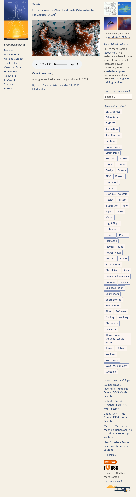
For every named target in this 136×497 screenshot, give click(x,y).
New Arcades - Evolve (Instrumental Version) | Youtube (117, 446)
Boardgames (113, 147)
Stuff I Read (112, 270)
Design (110, 170)
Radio (123, 258)
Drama (122, 170)
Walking (123, 317)
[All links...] (110, 455)
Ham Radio (10, 71)
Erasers (119, 176)
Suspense (111, 329)
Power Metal (113, 252)
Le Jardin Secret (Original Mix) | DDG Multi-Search (116, 405)
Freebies (110, 188)
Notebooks (112, 229)
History (122, 199)
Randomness (113, 264)
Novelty (110, 235)
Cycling (110, 317)
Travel (109, 348)
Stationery (112, 323)
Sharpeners (112, 294)
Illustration (112, 205)
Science (124, 282)
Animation (112, 129)
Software (121, 311)
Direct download (42, 73)
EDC (108, 176)
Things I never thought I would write (115, 339)
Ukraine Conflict (13, 58)
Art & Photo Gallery (119, 37)
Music (109, 217)
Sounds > (37, 4)
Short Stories (113, 299)
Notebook (10, 50)
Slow (108, 311)
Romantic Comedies (117, 276)
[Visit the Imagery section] (110, 8)
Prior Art (111, 258)
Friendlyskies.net (14, 44)
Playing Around (114, 246)
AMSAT (110, 123)
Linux (120, 211)
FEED (110, 462)
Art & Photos (11, 54)
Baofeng (110, 141)
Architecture (113, 135)
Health (109, 199)
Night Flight (112, 223)
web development (116, 71)
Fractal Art (112, 182)
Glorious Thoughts (116, 194)
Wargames (112, 360)
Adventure (112, 117)
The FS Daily (11, 63)
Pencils (123, 235)
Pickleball (111, 241)
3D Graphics (113, 111)
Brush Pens (112, 153)
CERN (109, 164)
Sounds (8, 84)
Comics (121, 164)
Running (110, 282)
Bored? (8, 88)
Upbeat (121, 348)
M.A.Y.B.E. (10, 80)
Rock (126, 270)
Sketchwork (113, 305)
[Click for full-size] (66, 38)
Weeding (111, 371)
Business (111, 158)
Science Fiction (114, 288)
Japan (109, 211)
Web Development (116, 366)
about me (109, 52)
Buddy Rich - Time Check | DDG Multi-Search (115, 417)
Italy (125, 205)
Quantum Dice (12, 67)
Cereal (124, 158)
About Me (10, 76)
